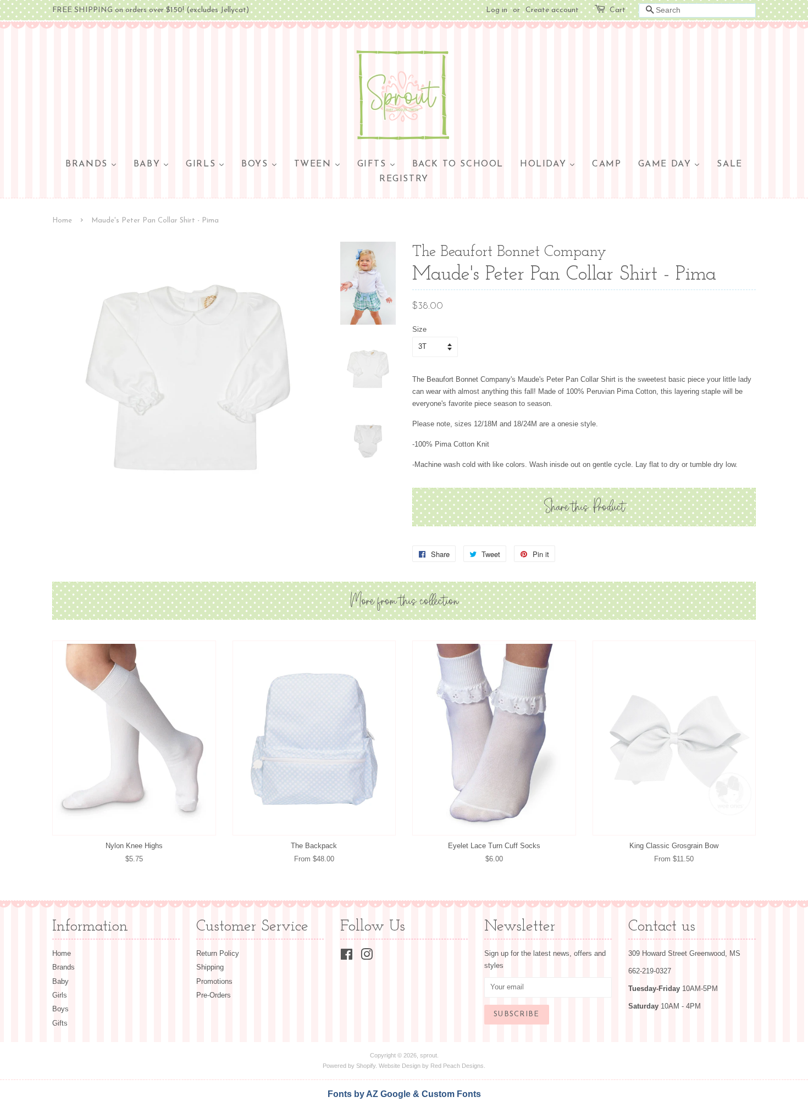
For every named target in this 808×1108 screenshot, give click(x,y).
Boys (60, 1009)
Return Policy (217, 953)
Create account (552, 10)
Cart (618, 10)
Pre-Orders (213, 995)
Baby (60, 981)
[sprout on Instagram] (367, 957)
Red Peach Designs (457, 1065)
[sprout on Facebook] (346, 957)
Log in (496, 10)
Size (419, 329)
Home (62, 220)
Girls (59, 995)
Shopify (365, 1065)
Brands (63, 967)
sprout (428, 1055)
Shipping (210, 967)
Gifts (60, 1023)
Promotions (214, 981)
